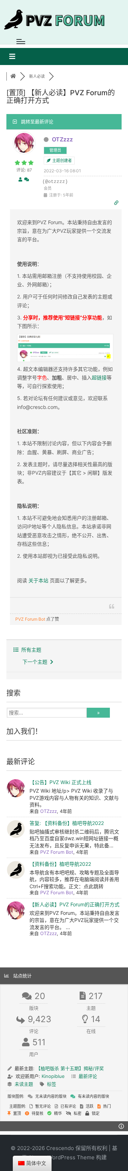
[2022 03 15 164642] (65, 360)
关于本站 (38, 580)
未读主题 (24, 1084)
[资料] (20, 179)
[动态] (27, 179)
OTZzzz (62, 139)
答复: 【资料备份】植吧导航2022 (67, 823)
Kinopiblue (53, 1076)
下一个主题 (36, 662)
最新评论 (88, 1076)
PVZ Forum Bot (30, 619)
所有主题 (29, 650)
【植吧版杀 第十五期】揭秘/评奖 (70, 1068)
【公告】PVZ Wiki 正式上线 (60, 782)
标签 (51, 1084)
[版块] (13, 76)
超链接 (99, 377)
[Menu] (20, 41)
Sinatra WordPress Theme (61, 1157)
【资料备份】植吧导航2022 (60, 864)
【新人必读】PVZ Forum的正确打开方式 (74, 904)
